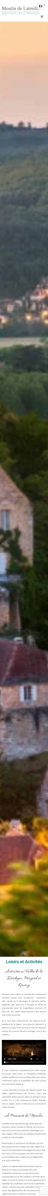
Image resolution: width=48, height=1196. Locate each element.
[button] (42, 16)
